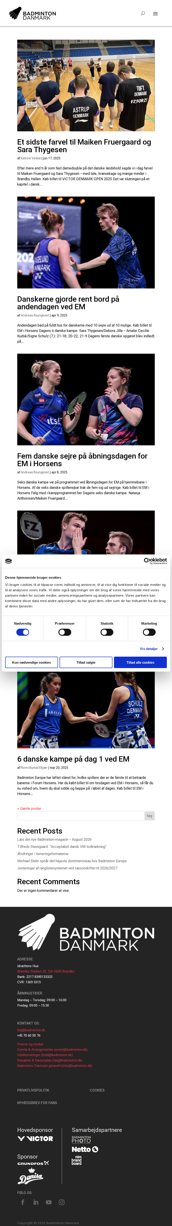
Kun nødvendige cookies (31, 662)
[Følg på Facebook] (22, 1202)
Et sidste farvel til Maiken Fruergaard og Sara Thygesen (84, 145)
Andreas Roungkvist (35, 315)
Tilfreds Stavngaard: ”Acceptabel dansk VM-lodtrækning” (62, 847)
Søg (149, 816)
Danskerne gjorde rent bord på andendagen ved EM (68, 303)
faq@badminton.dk (31, 1030)
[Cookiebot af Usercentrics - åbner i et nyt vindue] (147, 561)
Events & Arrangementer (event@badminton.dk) (52, 1050)
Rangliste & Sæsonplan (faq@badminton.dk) (49, 1060)
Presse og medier (30, 1044)
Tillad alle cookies (140, 662)
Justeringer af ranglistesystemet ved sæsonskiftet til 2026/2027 (67, 868)
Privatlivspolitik (33, 1090)
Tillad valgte (86, 662)
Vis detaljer (149, 649)
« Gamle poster (29, 808)
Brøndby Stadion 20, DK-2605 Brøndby (46, 971)
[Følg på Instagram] (61, 1202)
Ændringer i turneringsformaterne (43, 854)
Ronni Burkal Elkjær (34, 767)
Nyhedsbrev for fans (37, 1103)
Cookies (97, 1090)
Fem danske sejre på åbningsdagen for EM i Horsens (82, 459)
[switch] (64, 632)
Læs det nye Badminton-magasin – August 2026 (54, 839)
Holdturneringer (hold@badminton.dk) (45, 1055)
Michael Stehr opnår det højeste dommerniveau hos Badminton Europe (72, 861)
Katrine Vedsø (31, 158)
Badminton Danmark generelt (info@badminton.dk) (54, 1066)
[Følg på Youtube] (48, 1202)
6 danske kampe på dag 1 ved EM (73, 758)
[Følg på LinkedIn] (35, 1202)
